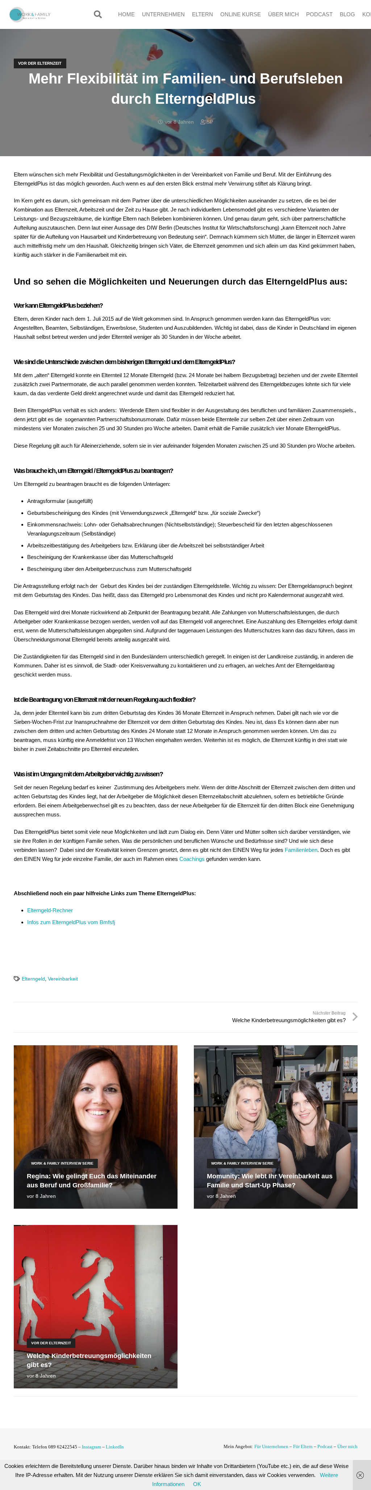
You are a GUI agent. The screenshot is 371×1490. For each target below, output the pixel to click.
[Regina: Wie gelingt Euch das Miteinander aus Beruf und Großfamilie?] (96, 1050)
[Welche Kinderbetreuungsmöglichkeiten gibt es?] (96, 1229)
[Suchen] (98, 14)
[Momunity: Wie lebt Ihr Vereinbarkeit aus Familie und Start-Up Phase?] (276, 1050)
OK (197, 1484)
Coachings (192, 859)
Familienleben (301, 850)
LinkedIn (115, 1447)
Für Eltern (303, 1446)
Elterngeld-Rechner (50, 910)
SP (210, 122)
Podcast (325, 1446)
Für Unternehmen (271, 1446)
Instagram (91, 1447)
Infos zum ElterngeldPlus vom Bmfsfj (71, 922)
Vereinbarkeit (63, 979)
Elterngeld (33, 979)
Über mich (347, 1446)
